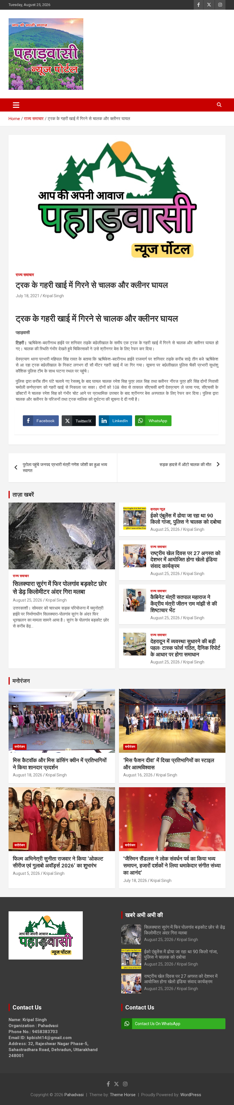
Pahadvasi (74, 1094)
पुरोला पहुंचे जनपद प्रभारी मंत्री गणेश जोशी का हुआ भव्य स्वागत (65, 467)
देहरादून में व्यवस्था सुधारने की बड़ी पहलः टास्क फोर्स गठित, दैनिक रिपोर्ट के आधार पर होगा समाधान (185, 648)
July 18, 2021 (27, 296)
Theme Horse (123, 1094)
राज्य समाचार (25, 274)
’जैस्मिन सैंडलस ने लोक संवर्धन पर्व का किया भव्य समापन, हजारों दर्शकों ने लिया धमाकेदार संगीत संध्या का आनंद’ (172, 865)
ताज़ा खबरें (23, 494)
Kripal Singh (53, 296)
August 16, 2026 (138, 775)
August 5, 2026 (26, 873)
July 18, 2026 (135, 880)
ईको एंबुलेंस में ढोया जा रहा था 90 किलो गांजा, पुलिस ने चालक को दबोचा (185, 518)
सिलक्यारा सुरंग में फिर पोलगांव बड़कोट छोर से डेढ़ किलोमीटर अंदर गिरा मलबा (184, 929)
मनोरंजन (21, 680)
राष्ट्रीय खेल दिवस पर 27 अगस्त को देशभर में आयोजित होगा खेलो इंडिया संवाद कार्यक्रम (185, 560)
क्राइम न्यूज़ (157, 509)
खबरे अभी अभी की (144, 915)
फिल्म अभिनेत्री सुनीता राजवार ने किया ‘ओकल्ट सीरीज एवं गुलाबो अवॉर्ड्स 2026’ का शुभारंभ (58, 862)
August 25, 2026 (27, 600)
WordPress (190, 1094)
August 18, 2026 (27, 775)
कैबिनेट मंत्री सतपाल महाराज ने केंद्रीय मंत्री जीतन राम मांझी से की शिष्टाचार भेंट (183, 604)
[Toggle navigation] (16, 105)
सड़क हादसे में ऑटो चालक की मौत (185, 464)
